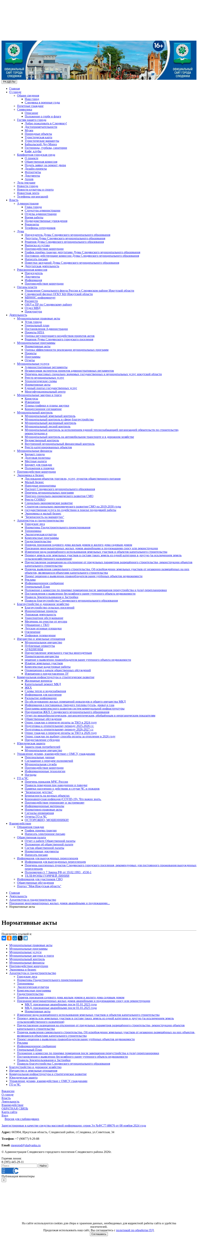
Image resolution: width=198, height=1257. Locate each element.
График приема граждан (41, 830)
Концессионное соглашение (43, 409)
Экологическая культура (41, 534)
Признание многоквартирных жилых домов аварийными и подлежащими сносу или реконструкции (91, 548)
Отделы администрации (41, 214)
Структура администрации (42, 210)
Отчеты (30, 360)
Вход (5, 1115)
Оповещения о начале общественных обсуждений (58, 670)
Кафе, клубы (33, 151)
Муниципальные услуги (33, 363)
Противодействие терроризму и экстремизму (54, 802)
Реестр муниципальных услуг (44, 377)
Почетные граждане (30, 106)
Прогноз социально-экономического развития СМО (59, 496)
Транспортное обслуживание (44, 618)
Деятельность (18, 315)
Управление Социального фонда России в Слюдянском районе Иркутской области (79, 290)
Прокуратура (33, 311)
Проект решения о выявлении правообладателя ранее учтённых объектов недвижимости (84, 576)
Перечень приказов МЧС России (46, 781)
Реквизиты (32, 224)
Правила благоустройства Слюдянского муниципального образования (71, 600)
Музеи (29, 130)
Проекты (31, 353)
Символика (24, 109)
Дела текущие (26, 182)
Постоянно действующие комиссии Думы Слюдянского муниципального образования (82, 255)
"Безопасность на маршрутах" (44, 517)
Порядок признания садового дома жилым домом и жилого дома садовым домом (78, 544)
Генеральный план (37, 325)
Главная (14, 88)
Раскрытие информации (41, 698)
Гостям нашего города (31, 120)
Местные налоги (36, 461)
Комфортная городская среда (36, 154)
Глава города (33, 207)
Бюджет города (35, 454)
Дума (20, 231)
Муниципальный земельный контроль (50, 416)
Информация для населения (43, 694)
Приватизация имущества (42, 656)
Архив (29, 179)
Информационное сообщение (44, 583)
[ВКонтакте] (4, 938)
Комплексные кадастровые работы (48, 666)
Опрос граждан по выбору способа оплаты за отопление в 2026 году (70, 736)
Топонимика (33, 531)
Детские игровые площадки (43, 628)
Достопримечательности (41, 126)
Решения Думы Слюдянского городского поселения (59, 339)
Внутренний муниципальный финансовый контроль (60, 443)
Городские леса (35, 524)
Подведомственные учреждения (46, 221)
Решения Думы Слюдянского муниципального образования (64, 241)
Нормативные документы (42, 851)
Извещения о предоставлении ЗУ (47, 673)
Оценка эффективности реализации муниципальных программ (66, 349)
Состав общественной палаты (44, 847)
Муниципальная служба (41, 764)
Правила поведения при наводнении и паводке (56, 785)
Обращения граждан (30, 827)
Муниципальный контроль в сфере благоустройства (59, 419)
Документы (32, 175)
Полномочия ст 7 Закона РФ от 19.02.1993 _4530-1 (58, 872)
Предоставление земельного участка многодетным (58, 652)
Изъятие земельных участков (44, 663)
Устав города (33, 322)
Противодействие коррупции (44, 248)
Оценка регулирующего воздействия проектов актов (60, 335)
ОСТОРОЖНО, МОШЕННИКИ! (47, 820)
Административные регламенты (46, 367)
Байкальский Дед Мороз (41, 144)
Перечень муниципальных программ (49, 492)
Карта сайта (9, 1112)
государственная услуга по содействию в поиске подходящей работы (70, 510)
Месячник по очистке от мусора (46, 621)
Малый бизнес (34, 482)
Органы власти (27, 287)
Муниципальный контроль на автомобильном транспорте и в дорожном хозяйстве (79, 436)
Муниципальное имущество (43, 642)
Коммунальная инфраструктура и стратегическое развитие (55, 677)
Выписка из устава (37, 245)
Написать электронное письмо (45, 834)
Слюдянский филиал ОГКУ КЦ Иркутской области (59, 294)
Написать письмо (36, 259)
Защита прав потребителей (42, 746)
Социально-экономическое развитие (49, 503)
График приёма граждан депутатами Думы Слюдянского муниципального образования (82, 252)
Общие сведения (28, 95)
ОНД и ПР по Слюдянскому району (48, 304)
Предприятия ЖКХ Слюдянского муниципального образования (67, 712)
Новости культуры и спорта (35, 189)
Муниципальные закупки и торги (39, 395)
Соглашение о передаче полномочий (49, 760)
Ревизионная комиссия (32, 269)
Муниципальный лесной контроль (47, 426)
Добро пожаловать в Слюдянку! (46, 123)
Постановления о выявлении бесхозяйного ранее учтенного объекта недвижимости (80, 593)
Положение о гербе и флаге (43, 116)
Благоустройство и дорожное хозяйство (43, 604)
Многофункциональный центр (45, 391)
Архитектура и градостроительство (40, 520)
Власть (13, 200)
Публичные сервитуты (40, 645)
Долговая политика (37, 457)
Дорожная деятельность (40, 614)
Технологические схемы (41, 381)
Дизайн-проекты (36, 168)
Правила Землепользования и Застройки (51, 597)
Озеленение (32, 632)
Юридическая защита (31, 743)
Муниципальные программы (36, 342)
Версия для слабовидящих (22, 1119)
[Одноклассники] (9, 938)
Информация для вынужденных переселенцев (47, 858)
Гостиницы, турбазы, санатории (46, 147)
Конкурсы (31, 398)
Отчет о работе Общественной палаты (50, 841)
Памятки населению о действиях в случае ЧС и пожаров (62, 788)
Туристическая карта (38, 137)
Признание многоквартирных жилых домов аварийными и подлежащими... (59, 903)
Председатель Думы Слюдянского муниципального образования (67, 234)
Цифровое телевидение (40, 635)
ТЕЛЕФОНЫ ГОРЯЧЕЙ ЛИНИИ (47, 875)
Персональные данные (40, 757)
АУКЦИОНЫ (34, 649)
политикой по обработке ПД (135, 1230)
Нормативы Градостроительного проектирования (57, 527)
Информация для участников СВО (40, 879)
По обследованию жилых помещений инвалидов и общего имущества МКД (75, 701)
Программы (32, 356)
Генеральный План (37, 586)
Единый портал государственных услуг (51, 388)
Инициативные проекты (41, 611)
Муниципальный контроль (35, 412)
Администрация (27, 203)
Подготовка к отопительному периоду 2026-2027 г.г (59, 729)
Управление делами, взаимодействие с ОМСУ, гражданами (56, 753)
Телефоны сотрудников (40, 227)
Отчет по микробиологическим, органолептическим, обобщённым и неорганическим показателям (90, 715)
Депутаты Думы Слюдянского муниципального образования (65, 238)
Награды (30, 774)
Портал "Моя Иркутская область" (39, 886)
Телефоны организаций (32, 196)
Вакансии (8, 1091)
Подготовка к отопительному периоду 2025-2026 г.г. (59, 726)
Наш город (32, 99)
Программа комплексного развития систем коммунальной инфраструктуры (75, 708)
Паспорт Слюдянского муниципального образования (60, 489)
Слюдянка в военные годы (42, 102)
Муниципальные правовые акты (38, 318)
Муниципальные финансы (34, 450)
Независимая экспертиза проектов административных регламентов (69, 370)
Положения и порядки (39, 468)
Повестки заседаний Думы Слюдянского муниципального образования (72, 262)
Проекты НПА (34, 332)
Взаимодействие (20, 823)
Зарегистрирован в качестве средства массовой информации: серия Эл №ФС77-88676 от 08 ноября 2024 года (74, 1125)
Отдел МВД (32, 308)
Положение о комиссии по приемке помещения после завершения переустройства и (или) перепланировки (96, 590)
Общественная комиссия (41, 161)
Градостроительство (38, 541)
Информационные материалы (44, 806)
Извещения (32, 402)
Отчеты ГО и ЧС (36, 816)
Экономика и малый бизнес (43, 513)
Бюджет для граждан (38, 464)
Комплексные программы (42, 537)
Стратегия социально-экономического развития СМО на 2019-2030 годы (73, 506)
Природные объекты (38, 133)
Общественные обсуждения (43, 719)
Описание (31, 113)
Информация (33, 280)
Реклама (30, 579)
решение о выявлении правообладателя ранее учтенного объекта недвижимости (78, 659)
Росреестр (31, 301)
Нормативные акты (37, 346)
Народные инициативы (40, 485)
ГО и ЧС (22, 778)
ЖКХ (28, 687)
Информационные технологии (45, 771)
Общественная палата (31, 837)
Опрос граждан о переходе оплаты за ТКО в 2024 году (61, 722)
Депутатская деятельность (42, 266)
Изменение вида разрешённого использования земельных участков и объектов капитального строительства (96, 551)
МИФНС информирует (40, 297)
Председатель (34, 273)
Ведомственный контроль (42, 440)
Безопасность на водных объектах (47, 795)
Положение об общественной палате (49, 844)
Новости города (27, 186)
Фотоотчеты (33, 172)
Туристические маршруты (42, 140)
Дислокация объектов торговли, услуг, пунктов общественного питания (72, 478)
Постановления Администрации (46, 329)
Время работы (34, 217)
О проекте (31, 158)
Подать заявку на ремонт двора (45, 165)
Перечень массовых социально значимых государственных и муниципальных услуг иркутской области (93, 374)
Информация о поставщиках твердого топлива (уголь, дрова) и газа (69, 705)
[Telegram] (25, 938)
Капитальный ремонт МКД (43, 684)
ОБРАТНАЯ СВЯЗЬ (15, 1108)
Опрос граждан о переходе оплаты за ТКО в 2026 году (61, 733)
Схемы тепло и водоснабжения (45, 691)
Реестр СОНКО (35, 499)
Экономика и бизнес (30, 475)
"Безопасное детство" (39, 792)
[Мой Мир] (14, 938)
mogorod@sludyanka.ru (26, 1145)
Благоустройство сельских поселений (49, 607)
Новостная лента (28, 193)
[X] (20, 938)
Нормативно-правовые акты (43, 809)
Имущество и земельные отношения (41, 638)
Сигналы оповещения (39, 813)
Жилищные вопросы (38, 680)
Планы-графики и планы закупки (47, 405)
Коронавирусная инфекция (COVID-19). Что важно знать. (63, 799)
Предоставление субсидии (42, 740)
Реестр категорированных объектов (48, 447)
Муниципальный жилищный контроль (50, 423)
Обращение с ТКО (37, 625)
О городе (15, 92)
